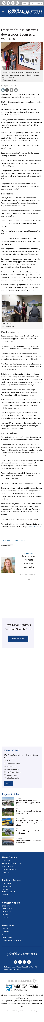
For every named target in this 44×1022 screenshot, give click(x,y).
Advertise (5, 889)
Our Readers (6, 883)
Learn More (8, 925)
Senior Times (6, 872)
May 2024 (10, 545)
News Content (9, 857)
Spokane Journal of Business (11, 940)
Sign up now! (18, 638)
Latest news (6, 860)
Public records (7, 866)
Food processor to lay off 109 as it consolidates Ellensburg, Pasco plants (29, 823)
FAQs (3, 934)
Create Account (36, 3)
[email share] (16, 90)
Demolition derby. (13, 764)
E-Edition (5, 915)
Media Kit (5, 895)
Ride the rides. (12, 775)
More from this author (29, 575)
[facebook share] (11, 90)
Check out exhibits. (14, 772)
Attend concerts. (13, 778)
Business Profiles (20, 540)
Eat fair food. (11, 767)
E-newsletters (7, 912)
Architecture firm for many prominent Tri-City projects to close (28, 802)
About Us (5, 929)
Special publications (9, 869)
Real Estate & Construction (11, 863)
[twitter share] (7, 90)
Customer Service (11, 880)
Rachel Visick (15, 86)
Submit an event (7, 909)
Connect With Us (11, 902)
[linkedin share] (3, 90)
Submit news (6, 906)
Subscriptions (6, 886)
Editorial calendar (8, 892)
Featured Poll (11, 750)
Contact (5, 917)
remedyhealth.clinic (33, 527)
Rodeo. (9, 761)
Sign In (25, 3)
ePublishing (34, 1011)
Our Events (6, 931)
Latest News (6, 540)
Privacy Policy (7, 937)
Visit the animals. (13, 769)
